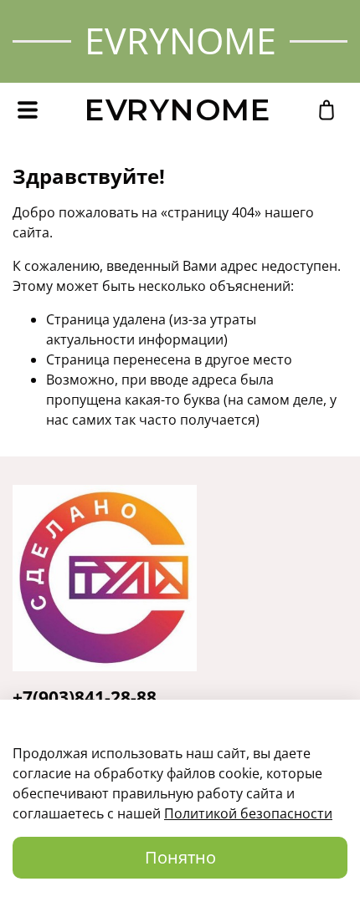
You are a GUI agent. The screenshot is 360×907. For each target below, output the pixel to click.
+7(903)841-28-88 (85, 697)
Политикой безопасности (248, 813)
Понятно (180, 857)
